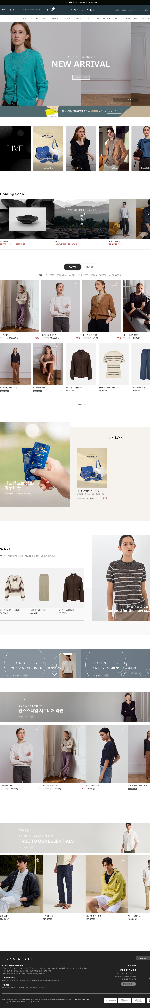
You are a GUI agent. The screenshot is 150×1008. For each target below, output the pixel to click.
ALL (40, 275)
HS (46, 275)
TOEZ (52, 275)
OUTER (88, 19)
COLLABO (34, 19)
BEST (16, 19)
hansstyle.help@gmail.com (36, 973)
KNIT (80, 275)
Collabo (116, 438)
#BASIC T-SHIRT (32, 556)
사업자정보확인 (84, 968)
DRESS (117, 19)
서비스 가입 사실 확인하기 (82, 999)
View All (81, 404)
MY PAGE (132, 10)
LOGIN (117, 10)
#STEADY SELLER (15, 556)
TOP (97, 19)
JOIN (124, 10)
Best (90, 267)
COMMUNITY (143, 10)
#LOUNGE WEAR (48, 556)
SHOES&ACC (139, 19)
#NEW (2, 556)
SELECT (78, 19)
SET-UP (127, 19)
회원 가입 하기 (112, 111)
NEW (24, 19)
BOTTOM (106, 19)
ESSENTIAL (67, 19)
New (72, 267)
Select (5, 549)
